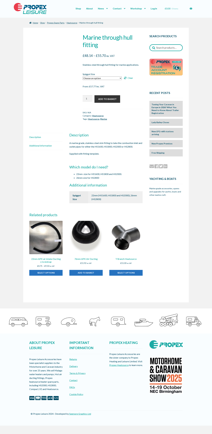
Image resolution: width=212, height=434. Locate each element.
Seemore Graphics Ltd (80, 413)
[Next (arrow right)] (10, 432)
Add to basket (107, 99)
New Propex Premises (162, 143)
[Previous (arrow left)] (3, 432)
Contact (117, 8)
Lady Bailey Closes (160, 122)
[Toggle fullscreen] (10, 428)
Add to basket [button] (86, 272)
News (101, 8)
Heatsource (72, 23)
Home (35, 23)
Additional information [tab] (40, 145)
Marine (103, 119)
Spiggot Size (89, 74)
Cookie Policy (76, 394)
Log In (154, 8)
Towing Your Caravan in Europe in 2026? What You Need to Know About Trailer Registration (165, 108)
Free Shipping (158, 153)
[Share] (17, 428)
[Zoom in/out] (3, 428)
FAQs (72, 387)
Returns (73, 359)
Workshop (136, 8)
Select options (46, 272)
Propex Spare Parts (55, 23)
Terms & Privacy (77, 373)
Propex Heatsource (119, 365)
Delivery (73, 366)
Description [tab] (35, 137)
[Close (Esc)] (24, 428)
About (89, 8)
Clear (130, 77)
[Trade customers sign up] (166, 67)
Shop (78, 8)
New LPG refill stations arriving (163, 133)
